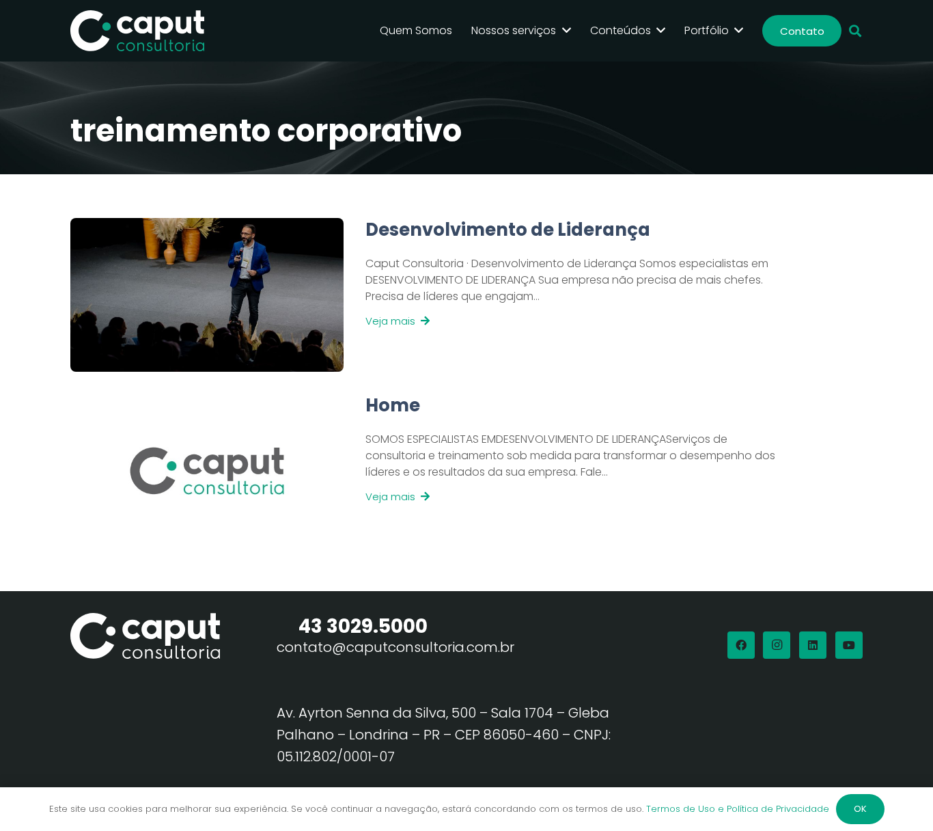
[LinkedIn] (812, 645)
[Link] (561, 295)
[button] (855, 31)
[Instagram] (776, 645)
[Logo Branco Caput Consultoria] (137, 30)
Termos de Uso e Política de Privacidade (737, 808)
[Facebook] (741, 645)
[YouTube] (849, 645)
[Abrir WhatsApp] (898, 796)
